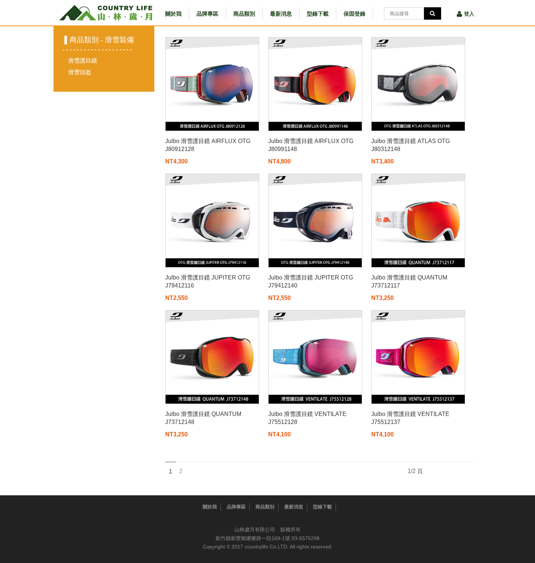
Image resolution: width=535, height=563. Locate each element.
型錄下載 (318, 14)
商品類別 (244, 14)
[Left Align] (432, 13)
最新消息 (281, 14)
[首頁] (105, 13)
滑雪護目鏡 (82, 61)
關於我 (173, 14)
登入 (469, 14)
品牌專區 (207, 14)
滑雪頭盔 (79, 72)
